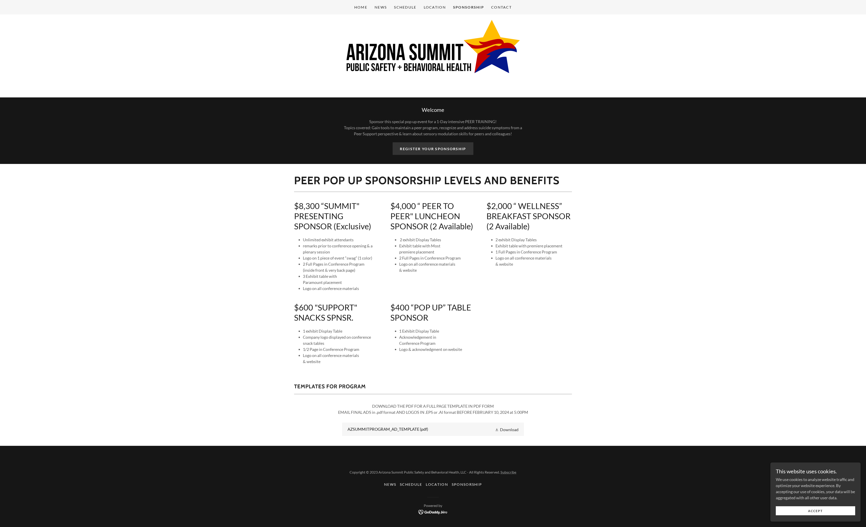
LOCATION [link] (435, 7)
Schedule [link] (405, 7)
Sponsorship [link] (468, 7)
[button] (506, 429)
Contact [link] (501, 7)
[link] (433, 55)
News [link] (381, 7)
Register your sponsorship (433, 149)
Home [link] (360, 7)
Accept (815, 511)
